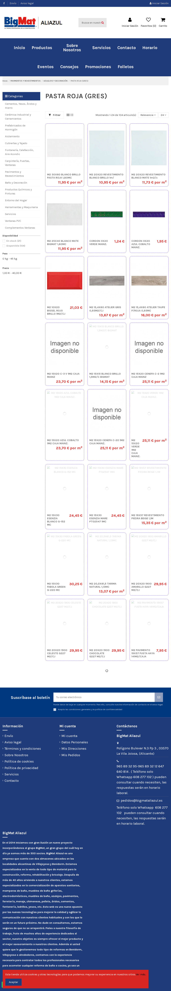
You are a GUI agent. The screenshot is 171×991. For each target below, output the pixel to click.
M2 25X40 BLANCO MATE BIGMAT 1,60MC (63, 242)
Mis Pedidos (70, 755)
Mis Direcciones (73, 749)
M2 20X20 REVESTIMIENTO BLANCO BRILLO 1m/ (106, 176)
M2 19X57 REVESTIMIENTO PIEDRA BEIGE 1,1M (147, 517)
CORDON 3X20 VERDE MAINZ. (98, 242)
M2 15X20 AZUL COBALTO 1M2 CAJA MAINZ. (63, 442)
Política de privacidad (21, 768)
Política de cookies (19, 761)
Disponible (15, 245)
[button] (41, 47)
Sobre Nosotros (16, 755)
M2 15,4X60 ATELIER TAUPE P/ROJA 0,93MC (148, 309)
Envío (13, 3)
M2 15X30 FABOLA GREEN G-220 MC (56, 587)
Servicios (12, 774)
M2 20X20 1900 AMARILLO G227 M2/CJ (141, 587)
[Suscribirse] (159, 697)
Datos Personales (74, 742)
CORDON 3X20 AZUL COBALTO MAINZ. (140, 244)
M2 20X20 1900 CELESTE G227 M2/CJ (57, 653)
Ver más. (141, 974)
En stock (13, 240)
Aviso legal (27, 3)
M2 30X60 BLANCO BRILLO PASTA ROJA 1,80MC (63, 176)
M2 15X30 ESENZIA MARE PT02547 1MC (98, 518)
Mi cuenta (69, 736)
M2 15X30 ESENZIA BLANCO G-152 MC (56, 520)
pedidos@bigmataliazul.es (141, 800)
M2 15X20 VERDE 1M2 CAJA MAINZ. (135, 448)
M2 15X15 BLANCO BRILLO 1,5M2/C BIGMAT (105, 375)
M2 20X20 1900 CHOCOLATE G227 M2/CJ (99, 653)
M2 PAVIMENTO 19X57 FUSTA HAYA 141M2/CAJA (143, 653)
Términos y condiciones (23, 749)
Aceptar (13, 982)
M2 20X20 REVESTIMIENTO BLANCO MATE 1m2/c (148, 176)
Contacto (12, 781)
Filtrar (56, 115)
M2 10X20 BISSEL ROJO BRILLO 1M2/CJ (56, 310)
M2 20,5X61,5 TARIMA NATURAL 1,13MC (102, 585)
